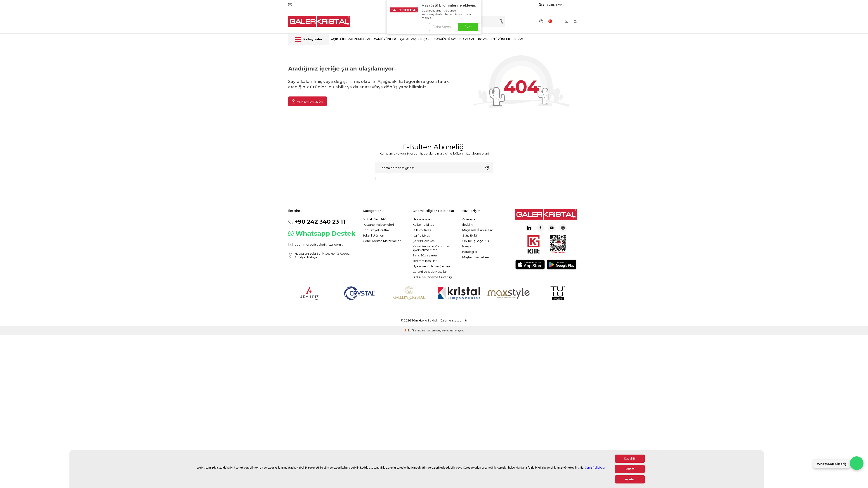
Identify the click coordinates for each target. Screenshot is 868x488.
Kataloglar (469, 251)
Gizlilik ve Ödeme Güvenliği (433, 277)
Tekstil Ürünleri (373, 235)
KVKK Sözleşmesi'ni (396, 178)
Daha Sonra (442, 27)
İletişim (467, 224)
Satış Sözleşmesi (425, 255)
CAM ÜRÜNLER (385, 39)
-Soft (409, 330)
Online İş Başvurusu (476, 241)
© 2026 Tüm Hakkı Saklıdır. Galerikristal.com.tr (434, 320)
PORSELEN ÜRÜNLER (494, 39)
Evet (468, 27)
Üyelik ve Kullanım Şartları (431, 266)
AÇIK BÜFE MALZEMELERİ (350, 39)
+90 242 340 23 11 (320, 221)
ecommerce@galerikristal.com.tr (319, 244)
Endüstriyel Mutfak (376, 230)
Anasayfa (468, 219)
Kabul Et (629, 458)
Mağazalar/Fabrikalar (477, 230)
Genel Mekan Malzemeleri (382, 241)
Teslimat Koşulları (425, 261)
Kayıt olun (487, 167)
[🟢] (856, 463)
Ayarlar (629, 479)
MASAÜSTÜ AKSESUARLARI (454, 39)
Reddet (629, 469)
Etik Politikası (422, 230)
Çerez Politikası (595, 467)
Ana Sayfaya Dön (309, 101)
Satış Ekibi (469, 235)
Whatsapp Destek (325, 233)
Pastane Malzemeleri (378, 224)
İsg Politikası (421, 235)
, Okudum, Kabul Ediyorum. (417, 178)
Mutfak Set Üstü (374, 219)
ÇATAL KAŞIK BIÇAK (414, 39)
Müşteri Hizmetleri (475, 257)
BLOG (518, 39)
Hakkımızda (421, 219)
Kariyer (467, 246)
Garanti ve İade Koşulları (430, 271)
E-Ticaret (421, 330)
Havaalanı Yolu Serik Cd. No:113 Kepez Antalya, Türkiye (322, 255)
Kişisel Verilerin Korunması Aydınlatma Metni (431, 248)
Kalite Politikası (423, 224)
